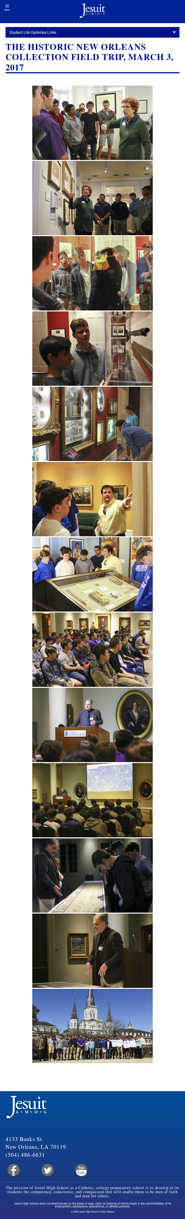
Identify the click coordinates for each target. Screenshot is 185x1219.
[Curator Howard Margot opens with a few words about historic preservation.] (92, 725)
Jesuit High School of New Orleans (92, 11)
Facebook (13, 1170)
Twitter (47, 1170)
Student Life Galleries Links (32, 32)
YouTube (81, 1170)
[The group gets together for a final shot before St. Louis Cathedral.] (92, 1026)
